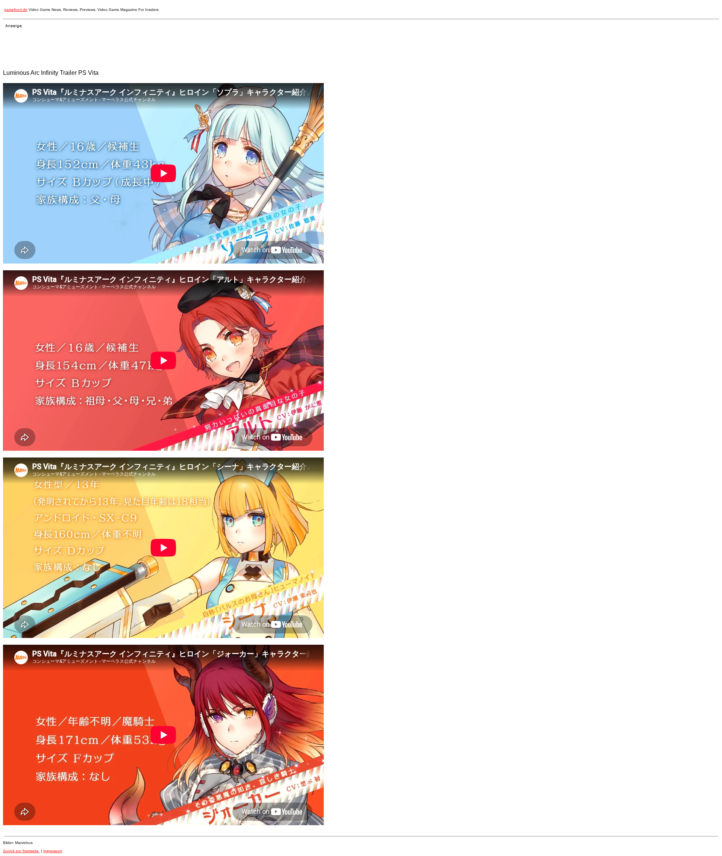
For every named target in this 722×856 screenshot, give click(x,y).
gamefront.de (15, 10)
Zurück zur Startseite (21, 851)
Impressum (52, 851)
